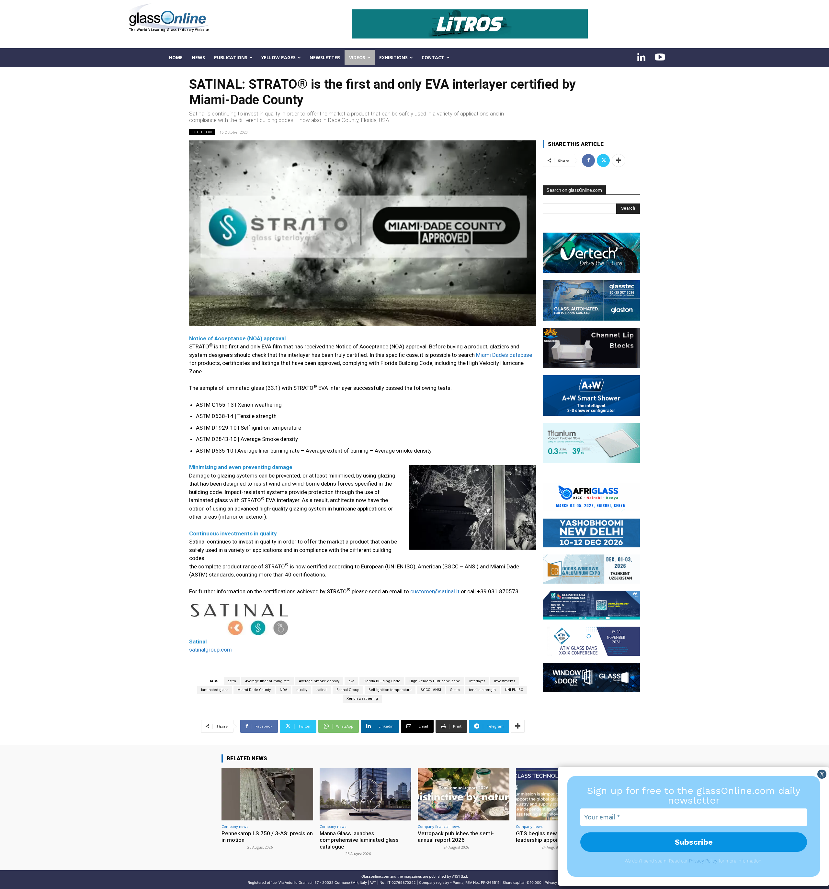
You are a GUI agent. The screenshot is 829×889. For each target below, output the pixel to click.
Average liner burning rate (267, 681)
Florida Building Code (381, 681)
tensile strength (482, 690)
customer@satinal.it (435, 591)
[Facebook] (588, 160)
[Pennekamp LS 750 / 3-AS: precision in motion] (267, 794)
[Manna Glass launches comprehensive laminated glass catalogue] (365, 794)
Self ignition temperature (390, 690)
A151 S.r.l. (460, 876)
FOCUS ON (202, 132)
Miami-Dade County (254, 690)
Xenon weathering (362, 699)
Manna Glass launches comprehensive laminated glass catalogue (359, 840)
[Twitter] (603, 160)
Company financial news (439, 826)
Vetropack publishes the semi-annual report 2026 (456, 836)
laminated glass (214, 690)
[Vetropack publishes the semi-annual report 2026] (463, 794)
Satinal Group (347, 690)
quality (301, 690)
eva (351, 681)
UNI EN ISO (514, 690)
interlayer (477, 681)
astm (232, 681)
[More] (518, 726)
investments (504, 681)
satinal (321, 690)
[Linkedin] (641, 57)
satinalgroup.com (210, 649)
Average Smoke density (319, 681)
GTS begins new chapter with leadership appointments (552, 836)
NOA (283, 690)
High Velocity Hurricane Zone (434, 681)
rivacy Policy (704, 860)
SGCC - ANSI (431, 690)
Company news (234, 826)
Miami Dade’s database (504, 355)
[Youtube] (660, 57)
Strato (455, 690)
